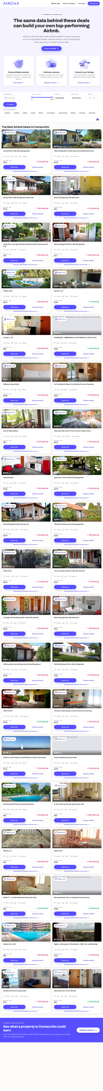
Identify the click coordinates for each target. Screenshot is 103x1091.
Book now (14, 167)
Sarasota (82, 113)
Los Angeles (51, 113)
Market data (55, 3)
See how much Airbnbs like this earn (26, 171)
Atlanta (73, 113)
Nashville (92, 113)
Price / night (36, 94)
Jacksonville (63, 113)
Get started (94, 3)
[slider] (32, 97)
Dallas (25, 113)
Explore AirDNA (51, 48)
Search (10, 104)
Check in (57, 94)
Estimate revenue (88, 1030)
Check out (74, 94)
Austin (33, 113)
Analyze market (37, 167)
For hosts (81, 3)
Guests (90, 94)
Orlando (7, 113)
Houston (16, 113)
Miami (41, 113)
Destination (7, 94)
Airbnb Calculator (69, 3)
